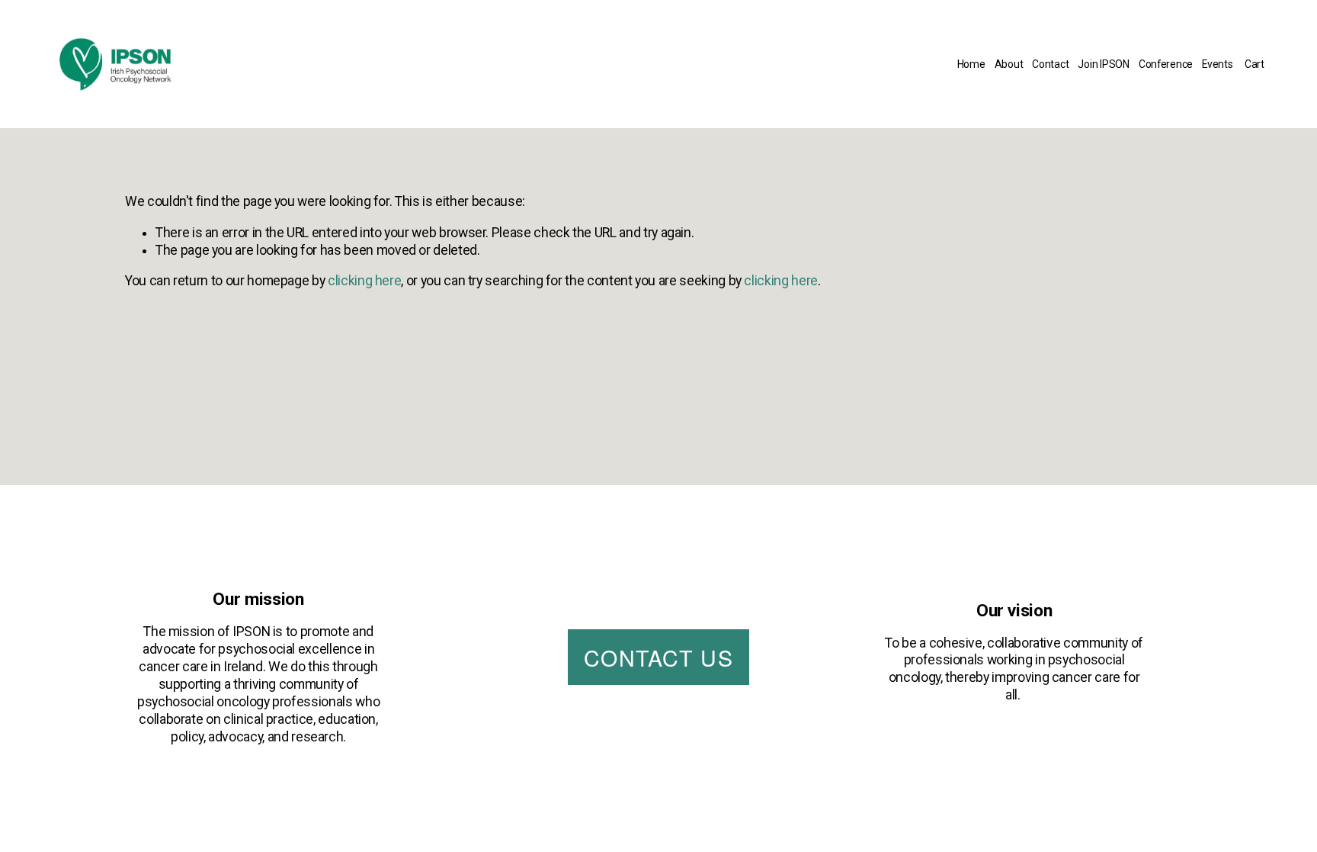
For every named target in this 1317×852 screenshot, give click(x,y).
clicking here (364, 280)
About (1009, 64)
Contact (1050, 64)
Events (1217, 64)
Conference (1166, 64)
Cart (1254, 64)
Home (971, 64)
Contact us (658, 657)
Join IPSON (1103, 64)
